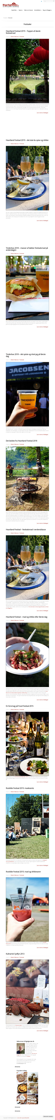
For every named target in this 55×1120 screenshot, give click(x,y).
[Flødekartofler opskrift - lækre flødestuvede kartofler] (22, 1088)
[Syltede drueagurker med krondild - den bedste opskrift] (33, 1077)
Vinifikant (28, 1056)
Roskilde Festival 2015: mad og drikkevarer (23, 872)
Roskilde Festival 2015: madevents (20, 788)
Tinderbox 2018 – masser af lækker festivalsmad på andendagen (27, 249)
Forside (5, 17)
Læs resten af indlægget (42, 112)
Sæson (20, 10)
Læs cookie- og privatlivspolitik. (23, 1117)
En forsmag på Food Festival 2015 (19, 706)
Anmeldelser (37, 10)
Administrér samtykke (48, 1116)
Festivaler (21, 36)
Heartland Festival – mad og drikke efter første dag (26, 617)
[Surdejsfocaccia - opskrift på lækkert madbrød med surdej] (33, 1099)
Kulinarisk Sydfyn (18, 1025)
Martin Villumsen (15, 36)
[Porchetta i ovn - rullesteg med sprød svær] (22, 1099)
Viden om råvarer (28, 10)
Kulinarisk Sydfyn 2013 (15, 954)
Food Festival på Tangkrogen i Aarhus (22, 776)
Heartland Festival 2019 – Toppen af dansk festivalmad (23, 32)
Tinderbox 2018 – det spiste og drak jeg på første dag (26, 355)
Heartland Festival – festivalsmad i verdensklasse (26, 529)
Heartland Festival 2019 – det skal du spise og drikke (27, 140)
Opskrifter (13, 10)
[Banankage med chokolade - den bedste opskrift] (22, 1077)
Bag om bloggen (47, 10)
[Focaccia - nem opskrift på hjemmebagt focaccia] (33, 1088)
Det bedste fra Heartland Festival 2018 (21, 441)
